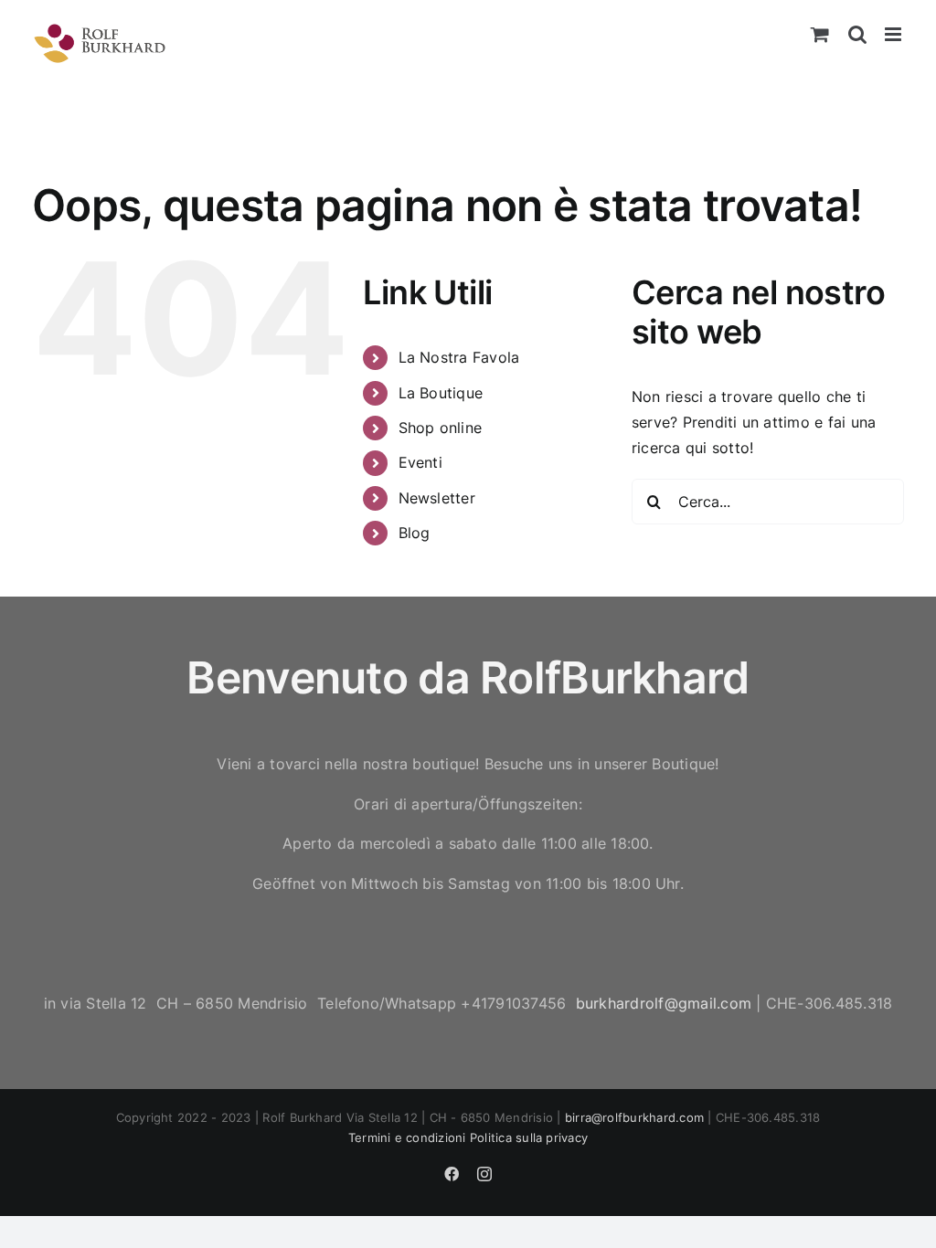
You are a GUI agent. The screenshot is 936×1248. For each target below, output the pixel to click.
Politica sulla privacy (529, 1137)
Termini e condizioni (407, 1137)
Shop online (441, 427)
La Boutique (441, 393)
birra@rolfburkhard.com (634, 1117)
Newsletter (437, 498)
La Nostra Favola (459, 357)
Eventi (420, 462)
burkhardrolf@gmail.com (663, 1003)
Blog (415, 533)
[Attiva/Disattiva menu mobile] (894, 34)
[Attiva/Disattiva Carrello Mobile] (820, 34)
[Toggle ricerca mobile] (857, 34)
